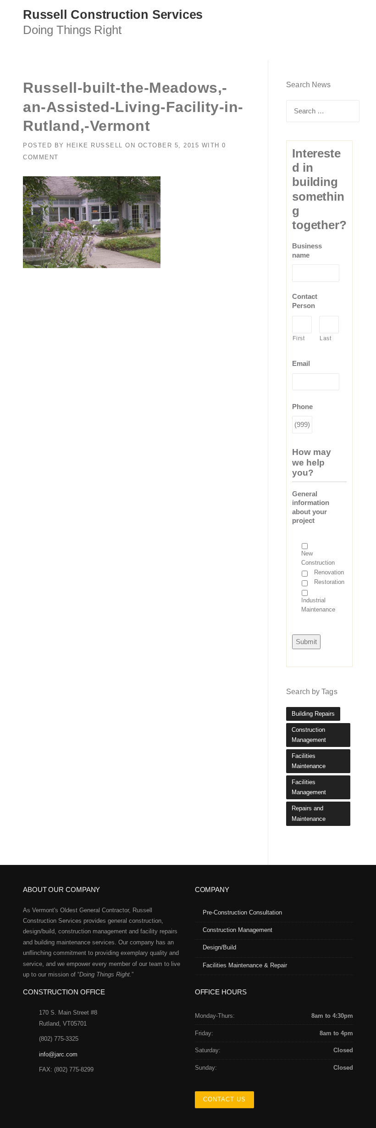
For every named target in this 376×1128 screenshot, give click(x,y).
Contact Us (224, 1099)
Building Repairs (313, 713)
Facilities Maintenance (309, 760)
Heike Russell (94, 145)
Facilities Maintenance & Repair (245, 965)
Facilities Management (309, 787)
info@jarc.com (58, 1054)
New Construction (318, 558)
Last (326, 338)
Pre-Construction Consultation (242, 912)
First (298, 338)
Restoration (329, 581)
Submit (306, 641)
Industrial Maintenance (318, 605)
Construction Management (309, 734)
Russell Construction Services (113, 15)
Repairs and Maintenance (309, 813)
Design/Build (219, 947)
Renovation (329, 572)
